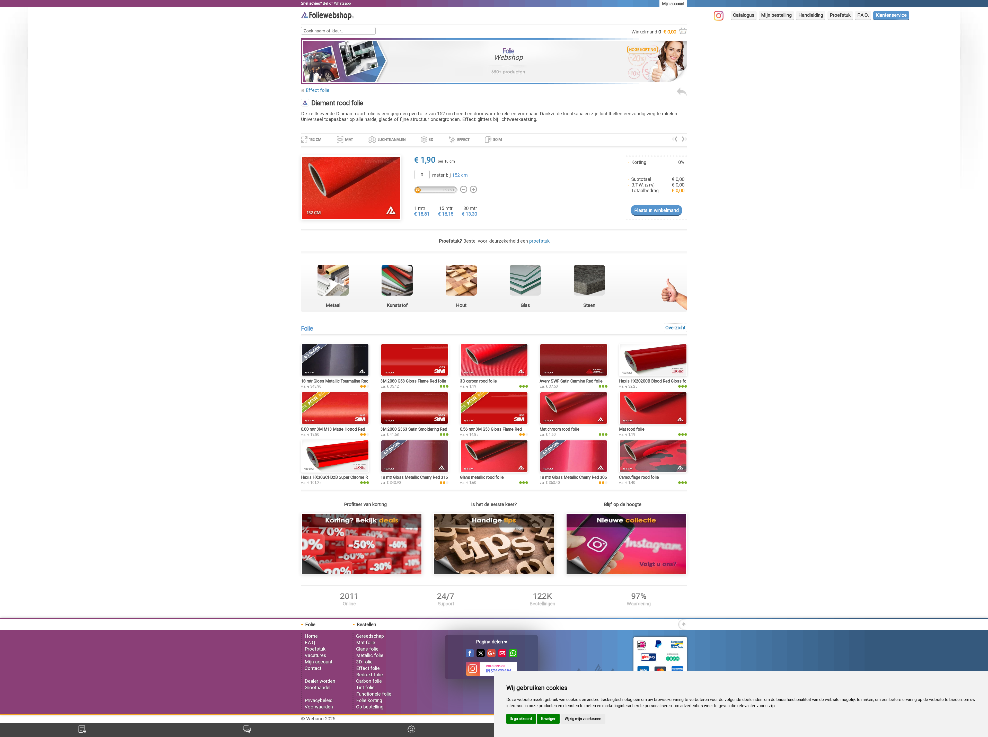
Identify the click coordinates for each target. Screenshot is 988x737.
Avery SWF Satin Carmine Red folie (571, 381)
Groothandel (317, 687)
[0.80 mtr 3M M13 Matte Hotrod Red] (335, 423)
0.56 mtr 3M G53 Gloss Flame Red (491, 429)
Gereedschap (370, 636)
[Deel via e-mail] (501, 656)
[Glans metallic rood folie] (494, 471)
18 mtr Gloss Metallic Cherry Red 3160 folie (420, 477)
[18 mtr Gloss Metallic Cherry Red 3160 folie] (415, 471)
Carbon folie (369, 681)
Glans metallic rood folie (482, 477)
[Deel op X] (479, 656)
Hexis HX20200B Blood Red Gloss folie (655, 381)
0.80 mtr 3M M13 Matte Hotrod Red (333, 429)
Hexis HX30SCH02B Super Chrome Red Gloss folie (347, 477)
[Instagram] (721, 19)
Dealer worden (320, 681)
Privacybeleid (318, 700)
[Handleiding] (493, 573)
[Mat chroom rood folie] (574, 423)
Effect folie (317, 90)
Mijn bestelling (776, 15)
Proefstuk (840, 15)
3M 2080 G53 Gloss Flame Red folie (413, 381)
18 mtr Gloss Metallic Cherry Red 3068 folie (579, 477)
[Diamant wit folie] (674, 140)
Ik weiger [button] (548, 719)
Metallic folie (369, 655)
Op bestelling (369, 707)
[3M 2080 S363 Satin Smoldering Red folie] (415, 423)
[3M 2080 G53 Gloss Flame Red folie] (415, 375)
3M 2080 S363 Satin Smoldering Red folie (418, 429)
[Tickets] (247, 731)
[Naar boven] (682, 628)
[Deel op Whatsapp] (511, 656)
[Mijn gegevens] (411, 731)
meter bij (450, 175)
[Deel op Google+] (490, 656)
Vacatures (315, 655)
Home (311, 636)
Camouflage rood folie (639, 477)
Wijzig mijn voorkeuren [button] (583, 719)
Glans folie (367, 649)
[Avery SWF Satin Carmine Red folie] (574, 375)
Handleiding (810, 15)
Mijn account (318, 662)
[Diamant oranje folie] (684, 140)
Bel (325, 3)
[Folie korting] (361, 573)
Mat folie (365, 642)
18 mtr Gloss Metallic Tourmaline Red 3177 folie (344, 381)
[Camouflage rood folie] (653, 471)
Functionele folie (373, 694)
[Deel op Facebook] (470, 656)
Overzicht (675, 328)
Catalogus (743, 15)
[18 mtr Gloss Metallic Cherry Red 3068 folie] (574, 471)
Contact (313, 668)
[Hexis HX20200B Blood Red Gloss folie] (653, 375)
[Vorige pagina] (682, 95)
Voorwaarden (319, 707)
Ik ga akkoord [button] (521, 719)
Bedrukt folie (369, 675)
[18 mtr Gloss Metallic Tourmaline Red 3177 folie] (335, 375)
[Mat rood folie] (653, 423)
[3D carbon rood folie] (494, 375)
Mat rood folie (632, 429)
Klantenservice (891, 15)
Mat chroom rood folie (559, 429)
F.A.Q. (863, 15)
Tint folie (365, 687)
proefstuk (539, 241)
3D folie (364, 662)
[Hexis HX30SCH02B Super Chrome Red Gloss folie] (335, 471)
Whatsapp (342, 3)
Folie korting (369, 700)
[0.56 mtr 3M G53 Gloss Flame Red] (494, 423)
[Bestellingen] (82, 731)
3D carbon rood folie (478, 381)
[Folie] (327, 18)
